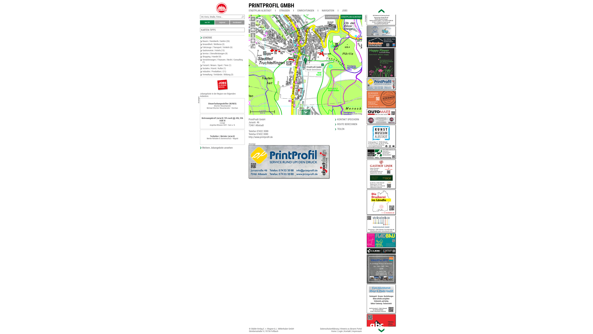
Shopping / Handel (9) (211, 56)
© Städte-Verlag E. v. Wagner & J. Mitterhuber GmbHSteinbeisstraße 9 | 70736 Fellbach (271, 330)
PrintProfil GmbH (271, 5)
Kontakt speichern (348, 119)
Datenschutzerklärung (329, 329)
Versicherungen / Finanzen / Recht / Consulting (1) (222, 60)
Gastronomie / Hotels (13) (213, 50)
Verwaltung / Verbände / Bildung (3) (217, 74)
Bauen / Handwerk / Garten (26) (216, 41)
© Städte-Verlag (357, 114)
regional (222, 22)
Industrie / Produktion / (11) (214, 71)
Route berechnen (314, 69)
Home (333, 331)
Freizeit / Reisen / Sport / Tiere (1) (216, 65)
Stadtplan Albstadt (260, 10)
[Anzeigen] (222, 84)
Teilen (340, 129)
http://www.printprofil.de (261, 137)
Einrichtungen (305, 10)
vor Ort (207, 22)
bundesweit (237, 22)
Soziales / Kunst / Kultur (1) (214, 68)
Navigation (328, 10)
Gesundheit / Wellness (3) (213, 44)
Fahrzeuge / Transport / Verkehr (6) (217, 47)
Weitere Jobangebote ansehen (217, 147)
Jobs (344, 10)
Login (340, 331)
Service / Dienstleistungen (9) (214, 53)
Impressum (357, 331)
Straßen (284, 10)
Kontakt (347, 331)
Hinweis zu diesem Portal (351, 329)
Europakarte (332, 17)
